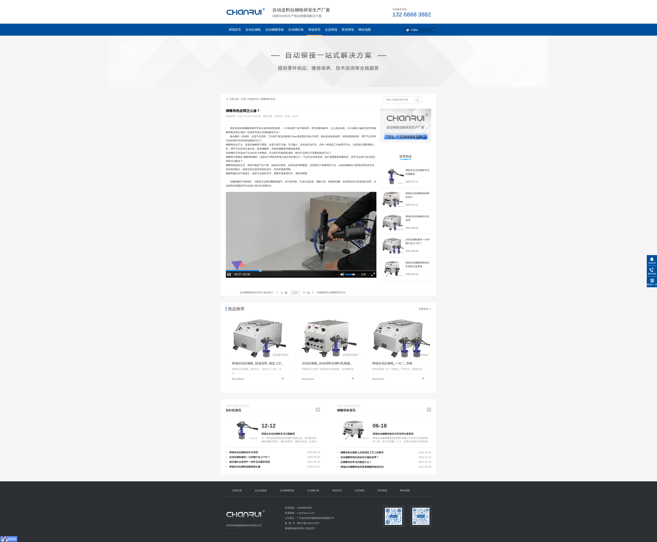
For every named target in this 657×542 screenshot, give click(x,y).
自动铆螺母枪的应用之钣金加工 (256, 292)
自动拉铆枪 (253, 29)
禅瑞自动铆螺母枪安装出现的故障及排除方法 (364, 458)
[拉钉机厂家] (246, 520)
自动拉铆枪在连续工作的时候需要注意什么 (252, 463)
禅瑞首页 (235, 29)
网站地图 (364, 29)
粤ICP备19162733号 (308, 523)
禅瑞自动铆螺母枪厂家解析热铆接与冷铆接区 (364, 463)
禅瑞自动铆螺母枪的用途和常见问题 (359, 454)
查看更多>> (425, 308)
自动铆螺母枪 (274, 29)
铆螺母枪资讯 (268, 99)
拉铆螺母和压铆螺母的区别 (331, 292)
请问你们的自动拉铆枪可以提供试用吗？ (250, 458)
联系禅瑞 (348, 29)
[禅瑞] (246, 12)
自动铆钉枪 (296, 29)
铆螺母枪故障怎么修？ (352, 468)
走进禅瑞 (331, 29)
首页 (243, 99)
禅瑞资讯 (314, 29)
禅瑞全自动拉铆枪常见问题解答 (278, 433)
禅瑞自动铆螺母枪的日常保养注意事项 (393, 433)
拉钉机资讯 (237, 408)
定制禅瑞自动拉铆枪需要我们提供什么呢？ (252, 468)
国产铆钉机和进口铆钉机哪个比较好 (248, 453)
